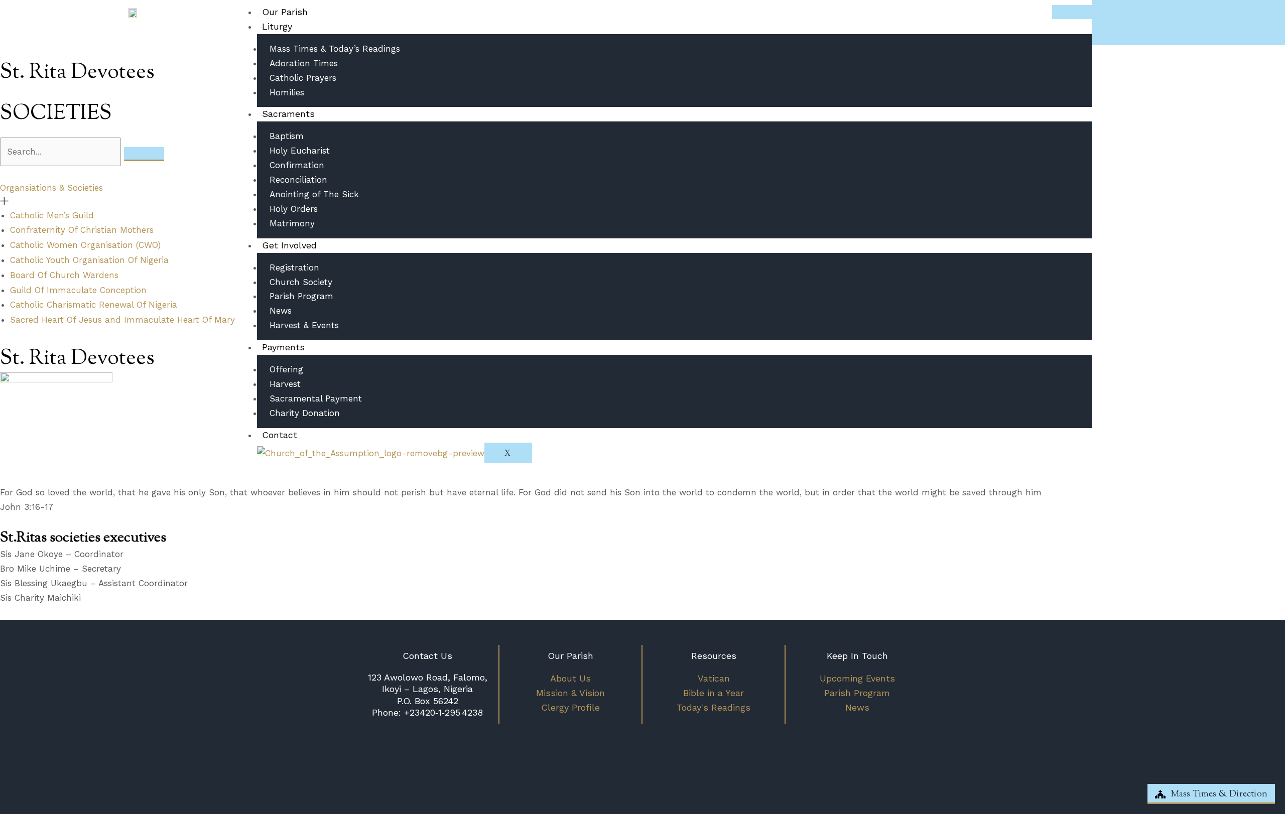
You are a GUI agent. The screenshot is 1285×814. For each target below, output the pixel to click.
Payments (283, 347)
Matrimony (292, 223)
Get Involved (289, 245)
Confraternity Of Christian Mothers (82, 230)
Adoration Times (304, 63)
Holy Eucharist (300, 151)
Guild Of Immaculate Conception (78, 290)
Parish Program (301, 296)
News (281, 311)
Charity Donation (305, 413)
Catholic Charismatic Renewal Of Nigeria (93, 305)
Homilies (287, 92)
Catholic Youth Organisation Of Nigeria (89, 260)
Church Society (301, 282)
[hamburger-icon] (1072, 12)
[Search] (144, 154)
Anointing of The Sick (314, 194)
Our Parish (285, 12)
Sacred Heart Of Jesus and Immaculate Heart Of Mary (122, 320)
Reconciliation (298, 180)
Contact (279, 435)
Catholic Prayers (303, 78)
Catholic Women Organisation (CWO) (85, 245)
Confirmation (297, 165)
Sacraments (288, 113)
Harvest (285, 384)
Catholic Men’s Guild (52, 215)
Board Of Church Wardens (64, 275)
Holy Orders (294, 209)
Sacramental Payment (316, 398)
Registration (294, 267)
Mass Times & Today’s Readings (335, 49)
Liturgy (277, 26)
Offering (286, 369)
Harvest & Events (304, 325)
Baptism (287, 136)
